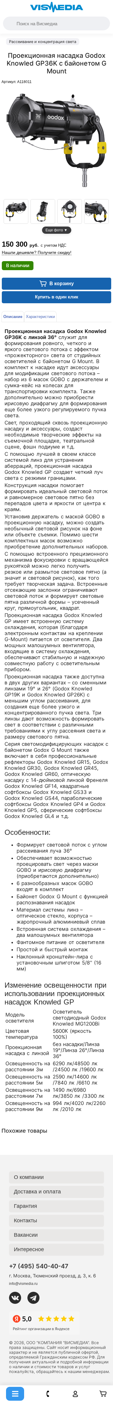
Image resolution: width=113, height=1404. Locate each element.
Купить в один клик (56, 296)
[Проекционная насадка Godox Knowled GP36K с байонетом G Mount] (16, 211)
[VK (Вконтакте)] (17, 1298)
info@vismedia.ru (23, 1284)
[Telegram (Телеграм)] (35, 1298)
